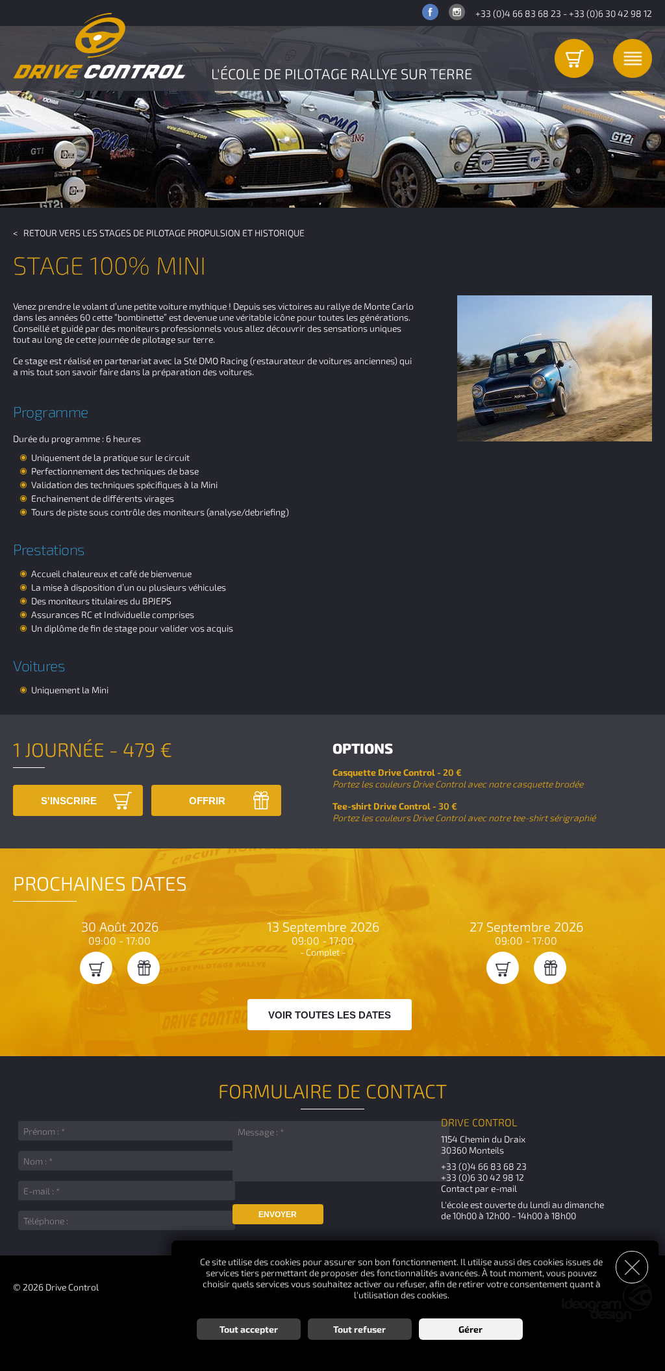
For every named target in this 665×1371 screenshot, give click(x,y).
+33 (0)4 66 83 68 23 (518, 13)
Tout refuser (359, 1329)
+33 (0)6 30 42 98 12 (610, 13)
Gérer (470, 1329)
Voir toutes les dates (329, 1014)
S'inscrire (69, 800)
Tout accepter (249, 1329)
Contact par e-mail (479, 1188)
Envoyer (277, 1214)
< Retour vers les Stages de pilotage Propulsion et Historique (159, 232)
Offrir (207, 800)
